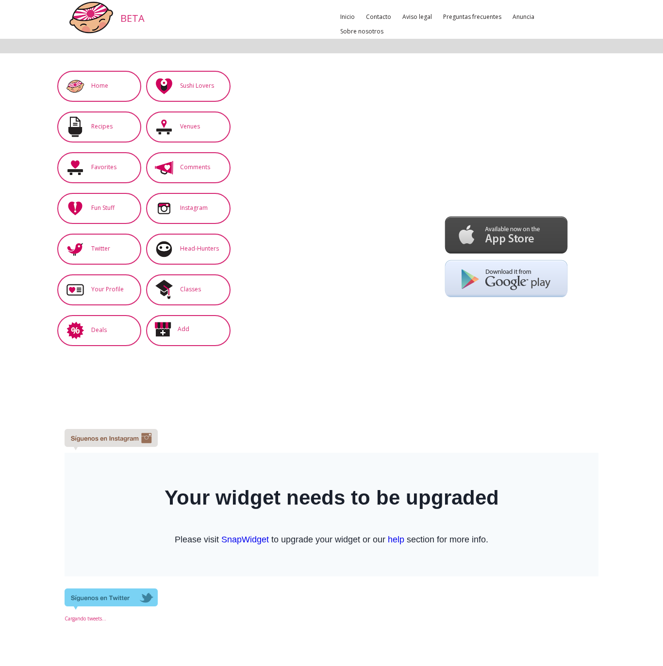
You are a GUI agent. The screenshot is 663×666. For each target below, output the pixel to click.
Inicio (347, 17)
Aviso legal (417, 17)
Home (99, 85)
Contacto (378, 17)
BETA (131, 18)
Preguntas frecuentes (472, 17)
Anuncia (523, 17)
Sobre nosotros (361, 31)
